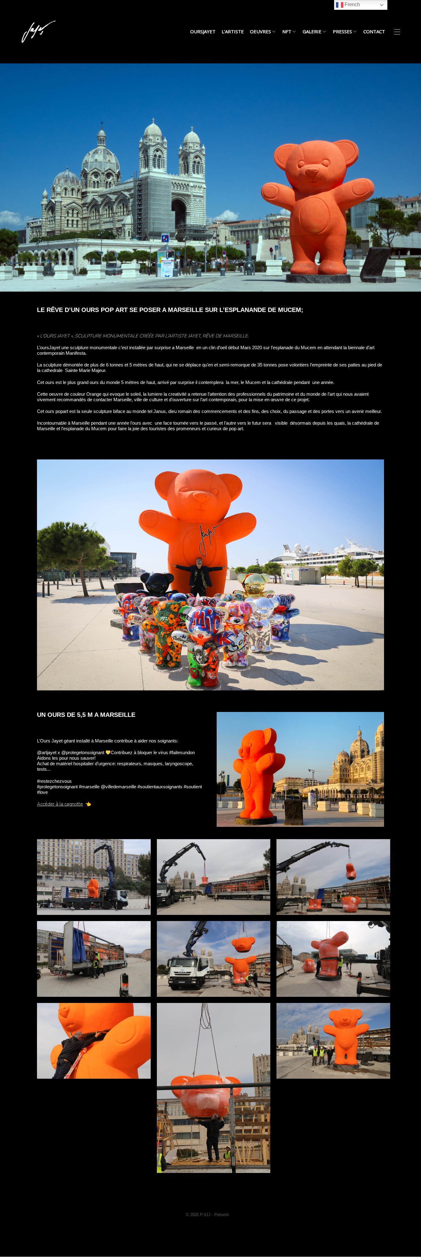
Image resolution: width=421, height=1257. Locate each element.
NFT (286, 31)
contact (374, 31)
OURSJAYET (202, 31)
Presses (342, 31)
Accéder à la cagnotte (60, 804)
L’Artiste (233, 31)
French (351, 4)
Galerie (312, 31)
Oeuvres (260, 31)
